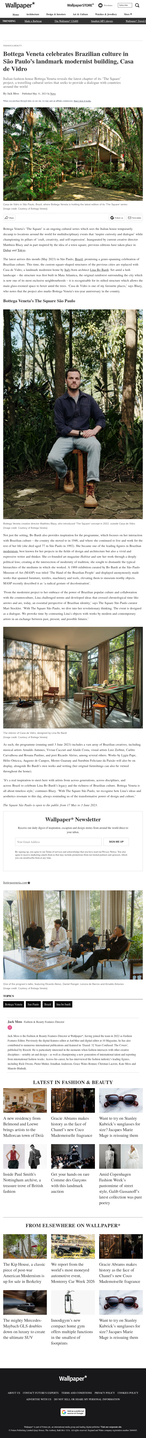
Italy (67, 269)
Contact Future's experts (41, 1392)
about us (14, 1392)
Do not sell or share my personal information (87, 1399)
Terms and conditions (76, 1392)
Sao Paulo (33, 1004)
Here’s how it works (82, 100)
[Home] (15, 14)
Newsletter (136, 217)
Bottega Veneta (13, 1004)
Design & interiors (56, 14)
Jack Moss (13, 93)
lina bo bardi (63, 1004)
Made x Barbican (33, 21)
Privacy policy (105, 1392)
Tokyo (21, 250)
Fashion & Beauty (12, 46)
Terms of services (54, 851)
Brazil (79, 259)
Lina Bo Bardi (99, 269)
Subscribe (123, 5)
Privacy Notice (109, 851)
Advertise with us (38, 1399)
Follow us (119, 217)
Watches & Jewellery (106, 14)
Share (11, 217)
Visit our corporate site (111, 1426)
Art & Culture (80, 14)
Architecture (32, 14)
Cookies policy (128, 1392)
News (53, 93)
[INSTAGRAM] (11, 1027)
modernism (10, 551)
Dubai (7, 250)
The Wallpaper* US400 (66, 21)
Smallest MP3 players (102, 21)
